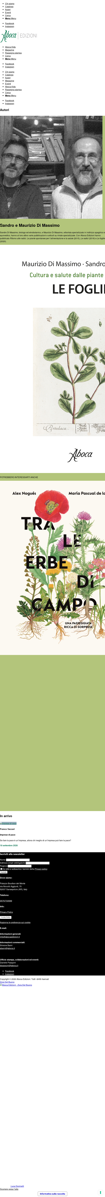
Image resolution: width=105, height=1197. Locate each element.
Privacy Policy (6, 912)
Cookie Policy (5, 917)
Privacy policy (41, 868)
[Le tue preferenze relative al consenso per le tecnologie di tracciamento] (100, 1192)
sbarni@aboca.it (7, 948)
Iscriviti (3, 872)
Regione (4, 865)
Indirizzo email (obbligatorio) (13, 862)
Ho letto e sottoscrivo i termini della (25, 868)
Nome (3, 859)
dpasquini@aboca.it (9, 965)
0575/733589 (6, 900)
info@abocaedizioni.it (10, 936)
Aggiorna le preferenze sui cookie (15, 922)
